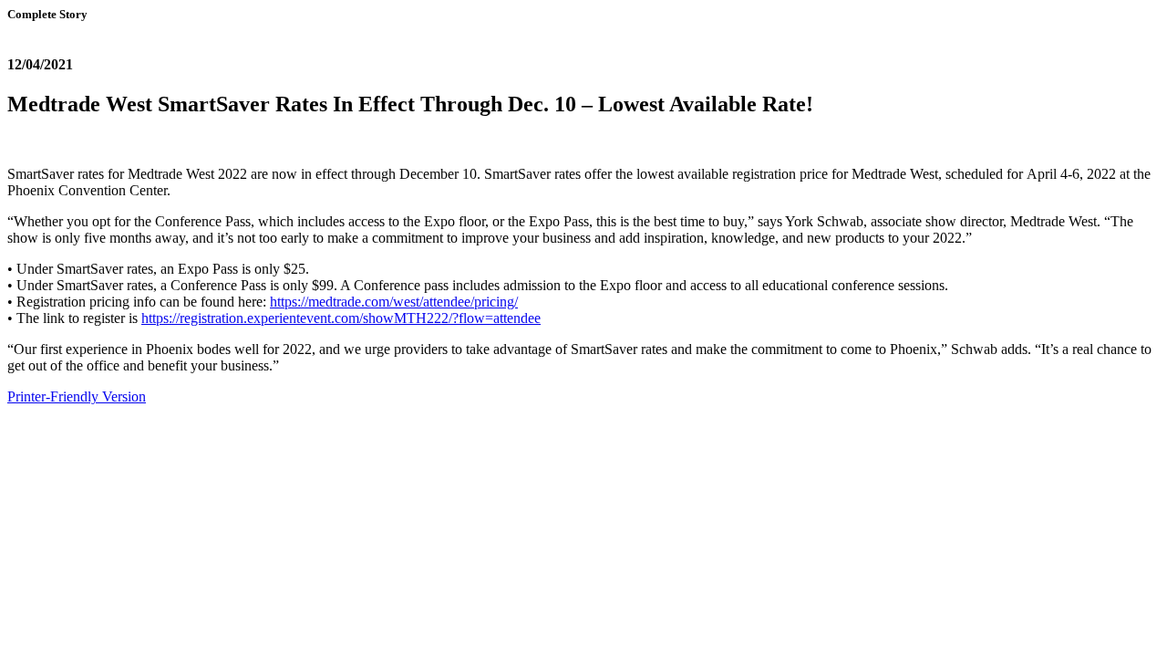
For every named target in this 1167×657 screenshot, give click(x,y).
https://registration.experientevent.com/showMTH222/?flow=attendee (341, 318)
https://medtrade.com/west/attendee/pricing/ (394, 301)
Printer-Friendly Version (76, 396)
